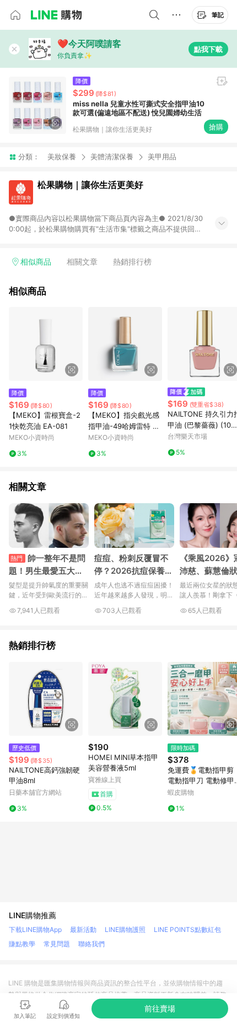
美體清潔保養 (111, 156)
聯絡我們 (91, 944)
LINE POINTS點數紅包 (187, 929)
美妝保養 (61, 156)
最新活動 (83, 929)
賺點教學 (22, 944)
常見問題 (57, 944)
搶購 (216, 126)
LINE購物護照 (125, 929)
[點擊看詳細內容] (46, 344)
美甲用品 (162, 157)
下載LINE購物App (35, 929)
